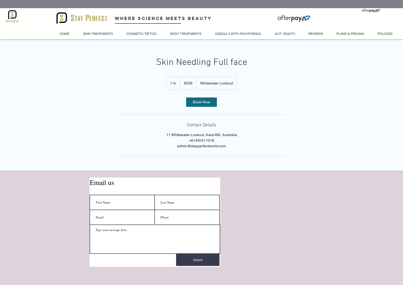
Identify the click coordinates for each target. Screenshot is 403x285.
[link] (201, 102)
